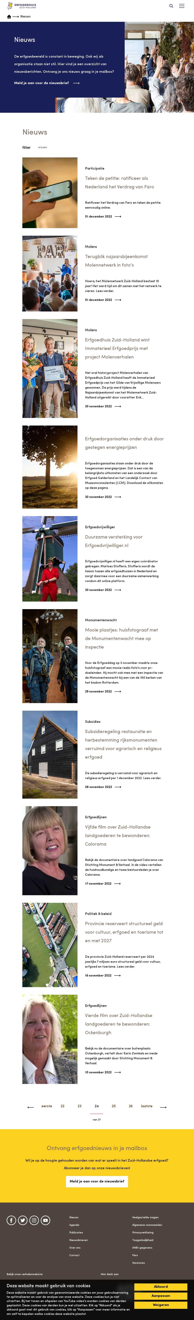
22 (62, 1106)
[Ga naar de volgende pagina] (161, 1107)
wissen (42, 147)
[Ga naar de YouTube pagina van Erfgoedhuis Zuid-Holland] (45, 1220)
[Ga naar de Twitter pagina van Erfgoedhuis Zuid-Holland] (22, 1220)
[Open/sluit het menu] (181, 6)
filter (26, 147)
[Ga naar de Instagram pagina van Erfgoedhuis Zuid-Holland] (34, 1220)
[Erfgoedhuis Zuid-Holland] (22, 6)
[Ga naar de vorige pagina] (32, 1107)
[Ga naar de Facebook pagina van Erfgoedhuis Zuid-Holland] (11, 1220)
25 (114, 1106)
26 (131, 1106)
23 (79, 1106)
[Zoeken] (171, 6)
